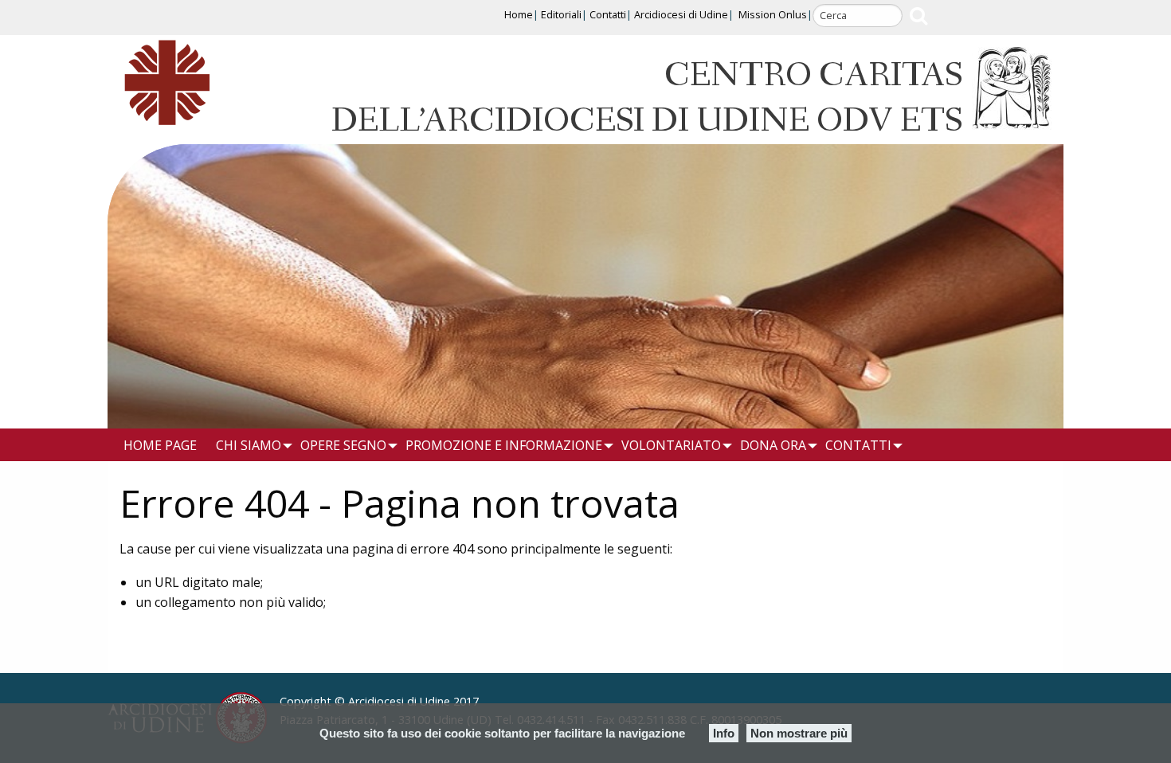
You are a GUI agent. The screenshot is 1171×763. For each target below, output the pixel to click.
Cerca (918, 15)
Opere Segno (343, 445)
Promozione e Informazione (503, 445)
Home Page (160, 445)
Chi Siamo (248, 445)
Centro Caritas (813, 76)
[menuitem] (165, 445)
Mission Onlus (772, 14)
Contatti (607, 14)
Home (518, 14)
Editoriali (561, 14)
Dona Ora (773, 445)
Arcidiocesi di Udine (681, 14)
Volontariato (671, 445)
